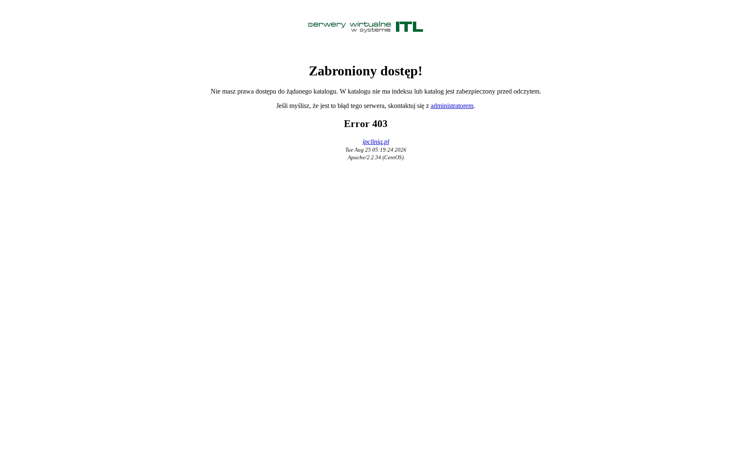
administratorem (452, 105)
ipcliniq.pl (376, 141)
